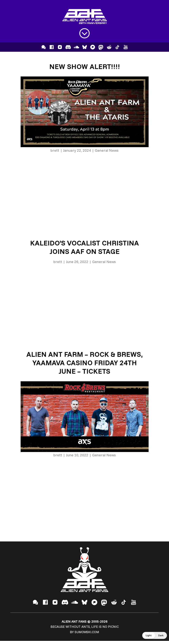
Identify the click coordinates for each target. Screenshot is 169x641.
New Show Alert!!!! (84, 66)
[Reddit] (109, 47)
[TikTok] (117, 47)
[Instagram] (60, 47)
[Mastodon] (101, 47)
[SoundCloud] (76, 47)
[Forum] (43, 47)
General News (107, 150)
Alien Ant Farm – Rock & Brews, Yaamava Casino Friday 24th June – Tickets (84, 363)
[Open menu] (84, 33)
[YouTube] (125, 47)
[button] (154, 635)
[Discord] (68, 47)
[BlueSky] (84, 47)
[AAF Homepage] (84, 16)
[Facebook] (51, 47)
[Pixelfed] (92, 47)
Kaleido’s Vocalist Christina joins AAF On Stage (84, 247)
